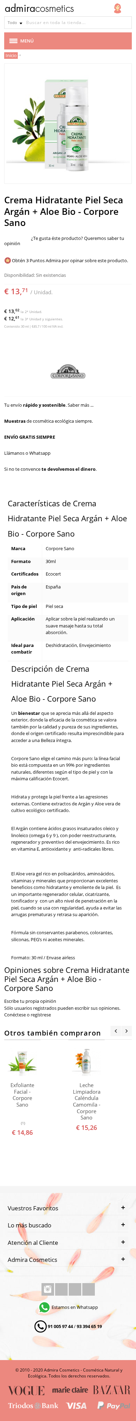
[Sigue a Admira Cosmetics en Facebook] (62, 1289)
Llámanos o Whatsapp (27, 453)
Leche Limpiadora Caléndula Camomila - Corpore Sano (86, 1101)
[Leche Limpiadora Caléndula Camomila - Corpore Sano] (86, 1062)
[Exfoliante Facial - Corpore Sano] (22, 1062)
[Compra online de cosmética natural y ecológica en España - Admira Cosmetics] (39, 9)
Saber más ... (80, 405)
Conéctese (15, 1015)
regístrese (41, 1015)
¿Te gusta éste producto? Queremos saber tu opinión (64, 240)
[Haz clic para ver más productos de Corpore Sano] (68, 371)
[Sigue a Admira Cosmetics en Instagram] (48, 1289)
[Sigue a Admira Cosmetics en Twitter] (75, 1289)
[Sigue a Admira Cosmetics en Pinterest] (88, 1289)
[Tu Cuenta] (117, 8)
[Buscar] (125, 22)
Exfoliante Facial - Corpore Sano (22, 1095)
